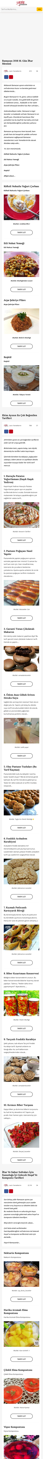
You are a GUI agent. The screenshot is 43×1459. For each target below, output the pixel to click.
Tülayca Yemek (24, 395)
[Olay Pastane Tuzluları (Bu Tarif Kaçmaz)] (21, 802)
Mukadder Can (24, 609)
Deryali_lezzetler (24, 1151)
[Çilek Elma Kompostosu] (21, 1391)
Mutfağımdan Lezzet (24, 281)
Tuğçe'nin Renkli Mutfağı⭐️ (24, 819)
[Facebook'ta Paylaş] (6, 77)
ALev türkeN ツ (24, 1351)
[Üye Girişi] (40, 3)
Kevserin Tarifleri (24, 532)
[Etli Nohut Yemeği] (21, 264)
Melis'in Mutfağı (25, 338)
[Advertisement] (21, 35)
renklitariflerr (24, 224)
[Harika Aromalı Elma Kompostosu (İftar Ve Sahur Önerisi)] (21, 1334)
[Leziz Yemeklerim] (21, 3)
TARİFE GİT (21, 232)
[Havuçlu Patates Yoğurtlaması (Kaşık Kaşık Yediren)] (21, 515)
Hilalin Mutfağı (24, 1020)
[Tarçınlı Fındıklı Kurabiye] (21, 1069)
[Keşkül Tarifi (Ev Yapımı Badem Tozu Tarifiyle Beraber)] (21, 378)
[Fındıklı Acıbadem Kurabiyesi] (21, 871)
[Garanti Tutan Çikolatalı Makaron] (21, 659)
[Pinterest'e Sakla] (11, 77)
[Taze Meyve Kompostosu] (21, 1274)
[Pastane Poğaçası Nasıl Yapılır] (21, 593)
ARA (39, 9)
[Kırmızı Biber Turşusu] (21, 1135)
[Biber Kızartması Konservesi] (21, 1003)
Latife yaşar (24, 747)
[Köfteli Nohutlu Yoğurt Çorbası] (21, 207)
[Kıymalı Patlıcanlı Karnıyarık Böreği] (21, 937)
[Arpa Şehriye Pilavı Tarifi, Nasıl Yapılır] (21, 321)
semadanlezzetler (24, 675)
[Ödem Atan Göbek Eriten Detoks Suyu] (21, 730)
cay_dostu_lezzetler (24, 1291)
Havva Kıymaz (24, 1408)
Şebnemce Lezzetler (24, 888)
